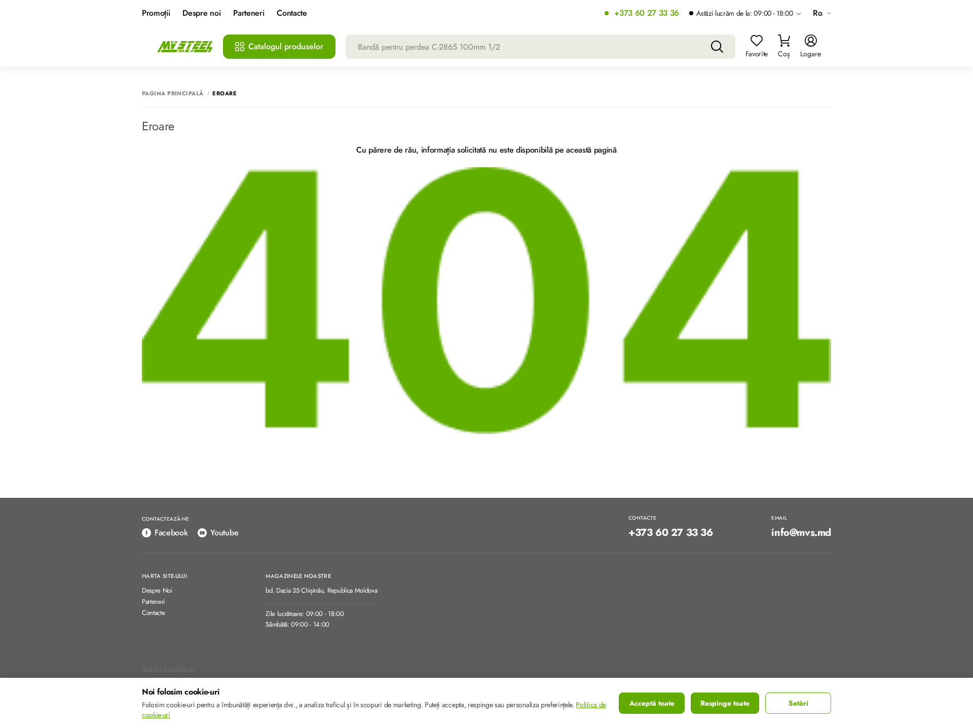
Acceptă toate (652, 703)
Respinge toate (725, 703)
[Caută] (717, 47)
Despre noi (201, 13)
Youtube (224, 532)
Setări (798, 703)
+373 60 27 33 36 (646, 13)
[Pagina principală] (185, 47)
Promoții (156, 13)
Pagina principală (172, 93)
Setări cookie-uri (169, 669)
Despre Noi (157, 591)
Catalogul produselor (285, 46)
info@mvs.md (801, 533)
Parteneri (248, 13)
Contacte (292, 13)
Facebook (171, 532)
